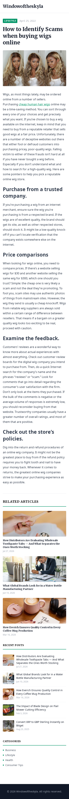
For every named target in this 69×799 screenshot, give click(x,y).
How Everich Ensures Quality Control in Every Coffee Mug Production (32, 629)
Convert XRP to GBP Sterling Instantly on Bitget (40, 723)
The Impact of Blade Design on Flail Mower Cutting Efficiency (37, 707)
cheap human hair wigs (34, 104)
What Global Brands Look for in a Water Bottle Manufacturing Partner (32, 587)
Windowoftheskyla (23, 6)
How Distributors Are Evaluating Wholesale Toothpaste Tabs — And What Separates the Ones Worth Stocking (31, 544)
